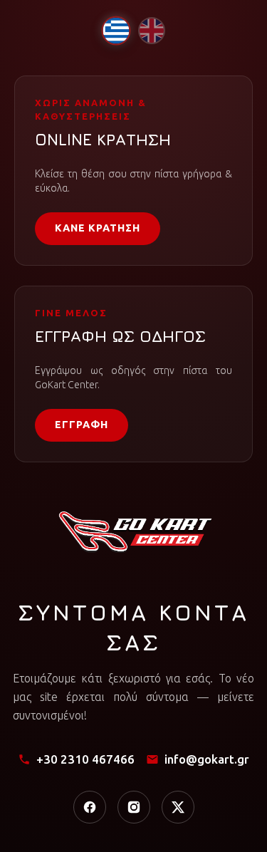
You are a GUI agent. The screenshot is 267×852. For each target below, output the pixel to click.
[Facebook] (89, 807)
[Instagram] (133, 807)
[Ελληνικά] (115, 30)
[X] (178, 807)
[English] (151, 30)
